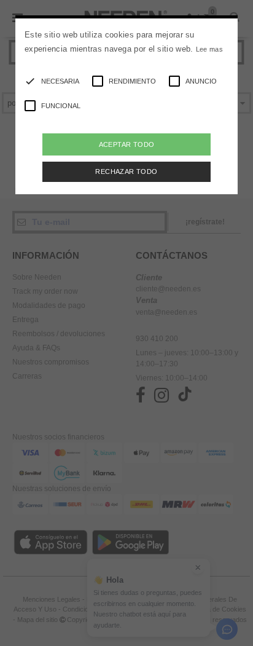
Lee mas (209, 49)
